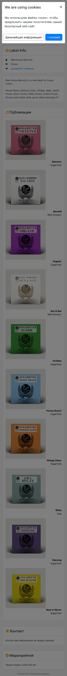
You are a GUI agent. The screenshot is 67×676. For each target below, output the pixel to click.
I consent (54, 37)
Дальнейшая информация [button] (23, 37)
